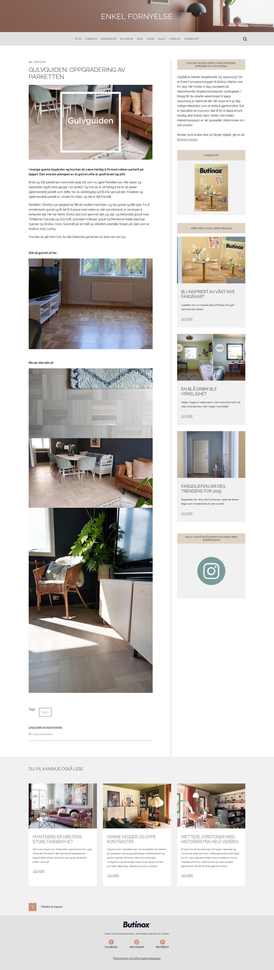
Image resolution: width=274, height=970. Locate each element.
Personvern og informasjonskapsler (137, 958)
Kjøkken (91, 38)
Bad (140, 38)
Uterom (174, 38)
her (123, 236)
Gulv (161, 38)
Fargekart (191, 38)
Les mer (187, 319)
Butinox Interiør (187, 139)
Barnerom (108, 38)
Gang (150, 38)
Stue (78, 38)
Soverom (126, 38)
